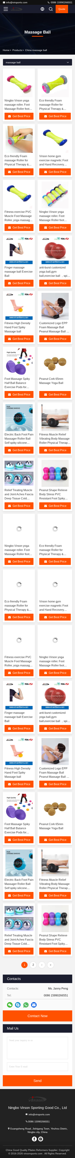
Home (6, 50)
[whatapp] (25, 1004)
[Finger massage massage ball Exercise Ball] (19, 250)
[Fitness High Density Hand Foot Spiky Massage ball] (19, 306)
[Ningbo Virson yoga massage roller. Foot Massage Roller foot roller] (19, 83)
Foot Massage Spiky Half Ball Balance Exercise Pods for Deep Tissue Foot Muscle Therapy (17, 387)
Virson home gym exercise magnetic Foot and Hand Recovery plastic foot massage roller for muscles (53, 164)
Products (17, 50)
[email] (34, 1005)
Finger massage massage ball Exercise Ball (19, 271)
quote (61, 9)
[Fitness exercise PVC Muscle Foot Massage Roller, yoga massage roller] (19, 195)
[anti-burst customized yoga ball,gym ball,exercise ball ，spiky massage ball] (55, 250)
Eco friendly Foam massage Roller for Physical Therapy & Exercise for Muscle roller (17, 164)
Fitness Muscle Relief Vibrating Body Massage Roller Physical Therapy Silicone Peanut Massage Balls (54, 443)
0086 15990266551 (61, 2)
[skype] (18, 1005)
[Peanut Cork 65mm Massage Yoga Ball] (55, 361)
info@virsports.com (16, 2)
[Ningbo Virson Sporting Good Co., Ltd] (17, 9)
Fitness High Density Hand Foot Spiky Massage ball (17, 327)
